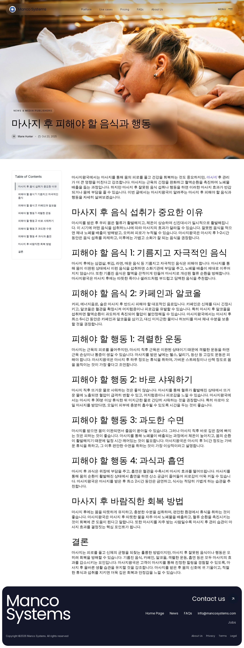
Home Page (155, 613)
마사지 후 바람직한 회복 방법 (34, 243)
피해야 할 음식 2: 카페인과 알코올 (37, 205)
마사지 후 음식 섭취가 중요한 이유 (37, 186)
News (174, 613)
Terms (223, 636)
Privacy (210, 636)
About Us (197, 636)
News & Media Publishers (33, 110)
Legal (233, 636)
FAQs (188, 613)
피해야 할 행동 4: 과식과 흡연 (34, 236)
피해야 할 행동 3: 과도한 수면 (34, 228)
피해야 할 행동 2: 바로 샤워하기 (36, 220)
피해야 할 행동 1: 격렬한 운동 (34, 213)
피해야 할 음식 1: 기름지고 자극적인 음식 (38, 196)
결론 (20, 251)
